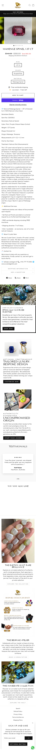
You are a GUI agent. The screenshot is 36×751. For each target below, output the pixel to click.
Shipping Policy (18, 720)
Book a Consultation (18, 657)
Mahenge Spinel (18, 82)
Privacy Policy (18, 714)
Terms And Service (18, 717)
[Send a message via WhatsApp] (32, 747)
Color (18, 70)
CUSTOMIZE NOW (12, 381)
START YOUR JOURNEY (14, 438)
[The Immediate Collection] (18, 672)
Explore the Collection (18, 584)
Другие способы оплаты (18, 105)
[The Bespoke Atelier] (18, 613)
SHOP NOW (8, 328)
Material (18, 78)
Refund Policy (18, 711)
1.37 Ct (18, 65)
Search (18, 708)
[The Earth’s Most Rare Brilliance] (18, 541)
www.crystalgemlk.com (9, 264)
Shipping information (18, 268)
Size (18, 62)
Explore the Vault (18, 702)
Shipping (11, 55)
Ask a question (18, 272)
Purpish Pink (18, 73)
